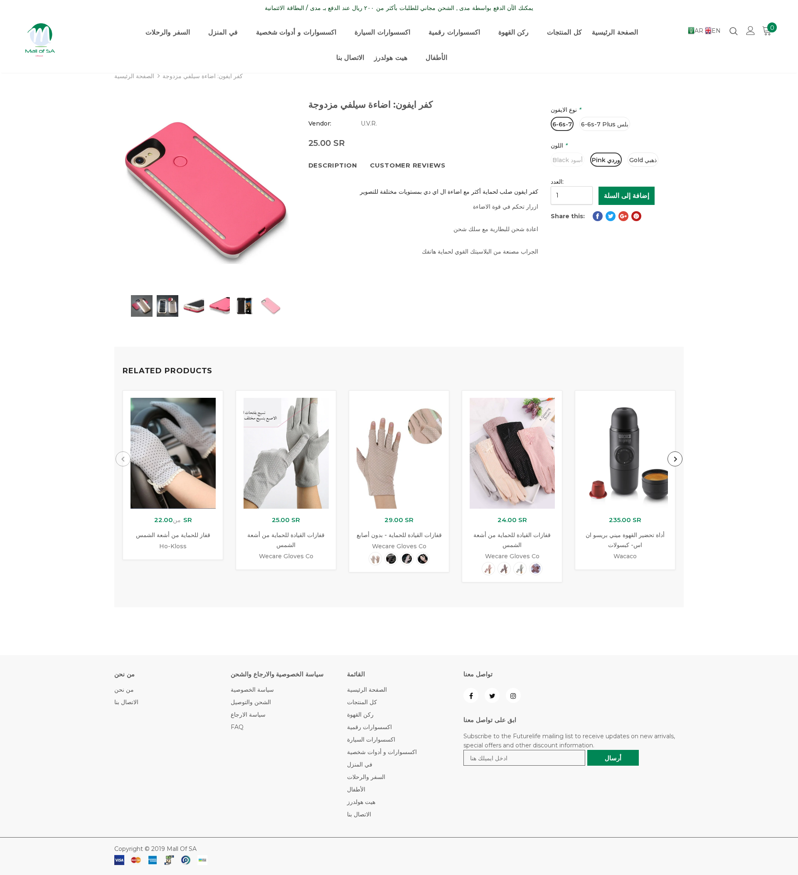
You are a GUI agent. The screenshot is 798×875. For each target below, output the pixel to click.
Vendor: (319, 123)
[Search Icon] (733, 31)
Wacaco (625, 556)
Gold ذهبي (643, 160)
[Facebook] (470, 695)
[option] (205, 192)
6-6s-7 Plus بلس (604, 124)
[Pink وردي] (422, 558)
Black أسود (567, 160)
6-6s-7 (562, 124)
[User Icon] (750, 30)
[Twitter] (492, 695)
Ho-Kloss (173, 546)
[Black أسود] (391, 558)
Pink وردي (606, 160)
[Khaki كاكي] (407, 558)
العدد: (557, 181)
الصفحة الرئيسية (134, 76)
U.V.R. (369, 123)
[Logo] (66, 40)
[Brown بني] (536, 568)
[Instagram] (513, 695)
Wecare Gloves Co (286, 556)
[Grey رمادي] (520, 568)
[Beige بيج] (375, 558)
